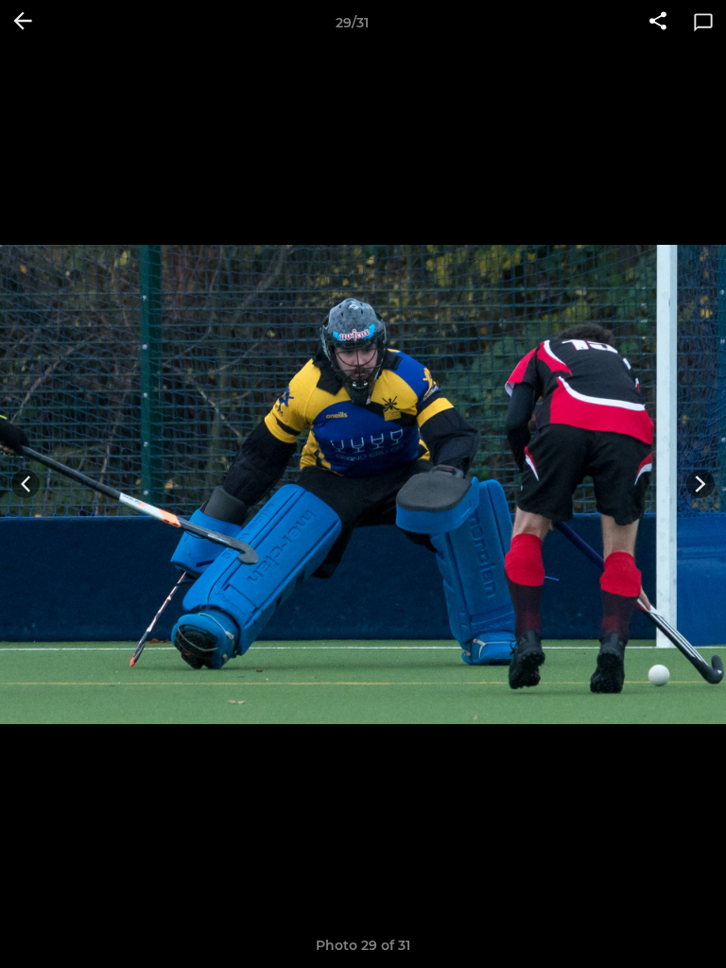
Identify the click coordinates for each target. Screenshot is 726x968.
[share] (658, 22)
